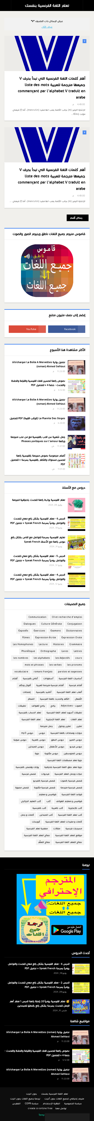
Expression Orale (71, 637)
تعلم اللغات (76, 719)
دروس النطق (57, 739)
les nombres (20, 658)
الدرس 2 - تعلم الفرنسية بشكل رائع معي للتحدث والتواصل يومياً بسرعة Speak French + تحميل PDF (39, 985)
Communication (37, 617)
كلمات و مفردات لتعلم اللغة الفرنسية (63, 821)
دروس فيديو (76, 746)
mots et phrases (34, 664)
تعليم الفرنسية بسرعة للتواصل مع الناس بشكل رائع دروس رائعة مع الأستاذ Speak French (38, 539)
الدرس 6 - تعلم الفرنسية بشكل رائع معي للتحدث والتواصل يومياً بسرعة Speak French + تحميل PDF (37, 521)
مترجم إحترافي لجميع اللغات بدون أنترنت (64, 1098)
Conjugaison (74, 623)
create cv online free (40, 1108)
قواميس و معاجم (47, 794)
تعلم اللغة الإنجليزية (55, 719)
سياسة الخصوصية (73, 1103)
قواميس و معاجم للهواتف (69, 801)
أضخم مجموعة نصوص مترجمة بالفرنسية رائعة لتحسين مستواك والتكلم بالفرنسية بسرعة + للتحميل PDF (37, 460)
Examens (55, 630)
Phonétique (28, 651)
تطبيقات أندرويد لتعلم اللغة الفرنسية (64, 712)
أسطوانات (48, 678)
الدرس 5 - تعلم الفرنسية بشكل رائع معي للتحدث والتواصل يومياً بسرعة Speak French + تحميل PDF (37, 558)
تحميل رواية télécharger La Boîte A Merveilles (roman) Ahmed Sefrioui (38, 364)
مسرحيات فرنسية (74, 828)
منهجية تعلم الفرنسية (37, 828)
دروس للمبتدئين (36, 746)
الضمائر (31, 698)
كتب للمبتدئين (46, 814)
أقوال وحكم (25, 685)
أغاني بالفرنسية (30, 678)
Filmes (26, 637)
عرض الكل (47, 26)
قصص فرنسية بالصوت (71, 780)
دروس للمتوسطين (73, 753)
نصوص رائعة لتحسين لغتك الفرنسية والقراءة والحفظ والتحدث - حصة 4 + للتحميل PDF (38, 383)
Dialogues (30, 623)
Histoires (58, 644)
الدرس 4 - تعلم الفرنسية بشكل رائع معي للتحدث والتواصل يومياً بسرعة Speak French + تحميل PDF (37, 577)
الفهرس (16, 1103)
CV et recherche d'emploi (67, 617)
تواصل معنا (61, 1108)
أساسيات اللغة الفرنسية (70, 678)
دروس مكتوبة (51, 753)
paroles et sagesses (70, 671)
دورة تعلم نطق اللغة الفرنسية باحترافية (63, 767)
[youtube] (27, 329)
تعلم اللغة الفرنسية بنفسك (47, 5)
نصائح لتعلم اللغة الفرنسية (37, 835)
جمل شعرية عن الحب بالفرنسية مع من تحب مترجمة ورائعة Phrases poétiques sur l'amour (37, 439)
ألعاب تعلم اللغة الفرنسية (69, 692)
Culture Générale (51, 623)
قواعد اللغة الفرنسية (72, 794)
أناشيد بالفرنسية (43, 692)
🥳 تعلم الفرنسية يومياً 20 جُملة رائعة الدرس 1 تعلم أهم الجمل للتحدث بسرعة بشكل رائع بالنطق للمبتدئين (39, 1003)
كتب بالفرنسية (39, 808)
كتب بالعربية (57, 808)
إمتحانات (27, 692)
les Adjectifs (62, 658)
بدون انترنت (31, 1093)
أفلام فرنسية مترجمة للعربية (50, 685)
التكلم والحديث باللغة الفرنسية (54, 698)
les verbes (55, 664)
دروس (42, 733)
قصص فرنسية (29, 773)
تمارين (79, 726)
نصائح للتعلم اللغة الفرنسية (69, 842)
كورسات (36, 821)
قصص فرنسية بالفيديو (44, 780)
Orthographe (48, 651)
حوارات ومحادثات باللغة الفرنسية (66, 733)
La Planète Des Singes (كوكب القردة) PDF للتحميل (37, 418)
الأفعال (78, 698)
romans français (43, 671)
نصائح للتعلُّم (44, 842)
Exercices (39, 630)
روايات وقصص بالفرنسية (27, 767)
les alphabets (42, 658)
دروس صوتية (20, 739)
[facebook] (66, 329)
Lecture (43, 644)
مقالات (56, 828)
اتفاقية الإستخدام (51, 1103)
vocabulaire (21, 671)
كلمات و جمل (27, 814)
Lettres (78, 651)
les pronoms (74, 664)
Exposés (23, 630)
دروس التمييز (75, 739)
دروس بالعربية (38, 739)
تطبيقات (22, 705)
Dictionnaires (74, 630)
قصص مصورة (22, 787)
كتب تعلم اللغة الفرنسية (70, 814)
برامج (53, 705)
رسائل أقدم (76, 217)
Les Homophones (23, 644)
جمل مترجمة (46, 726)
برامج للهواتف (38, 705)
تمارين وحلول (64, 726)
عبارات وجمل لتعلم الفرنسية (68, 773)
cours (78, 658)
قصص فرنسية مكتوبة (44, 787)
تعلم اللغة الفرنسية (31, 719)
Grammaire (75, 644)
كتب (48, 801)
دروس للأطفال (56, 746)
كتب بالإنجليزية (75, 808)
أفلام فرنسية (75, 685)
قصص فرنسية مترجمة (71, 787)
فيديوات (45, 773)
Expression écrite (45, 637)
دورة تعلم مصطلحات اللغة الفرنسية (64, 760)
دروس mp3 (27, 733)
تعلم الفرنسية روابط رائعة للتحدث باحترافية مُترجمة (38, 499)
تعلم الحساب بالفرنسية (30, 712)
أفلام (14, 678)
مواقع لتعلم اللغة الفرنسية (68, 835)
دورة (37, 753)
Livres (64, 651)
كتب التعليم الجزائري (31, 801)
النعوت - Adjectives (71, 705)
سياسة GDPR (31, 1103)
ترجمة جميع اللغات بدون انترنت (25, 1098)
